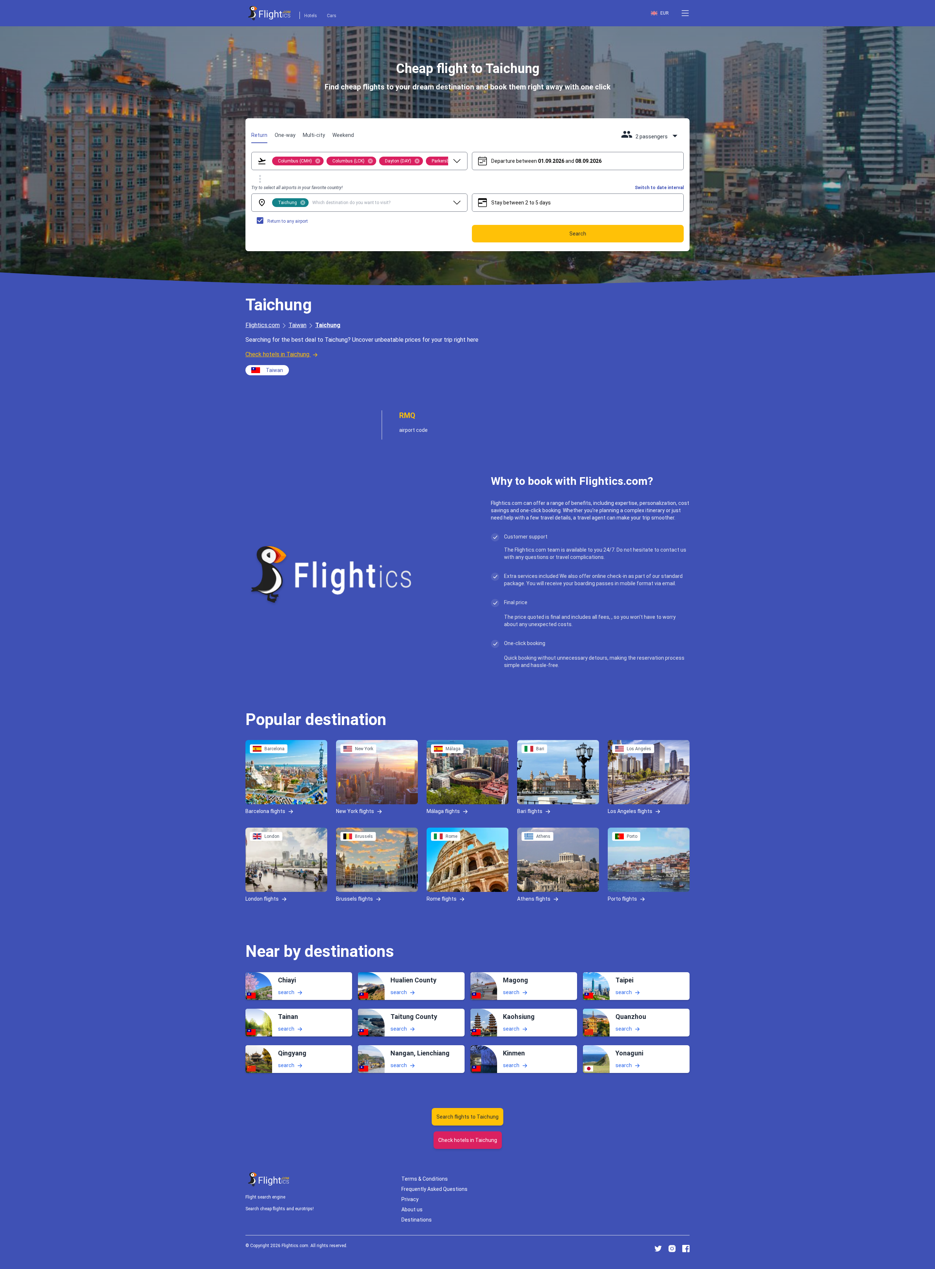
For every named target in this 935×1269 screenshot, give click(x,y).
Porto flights (622, 899)
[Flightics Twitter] (658, 1248)
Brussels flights (354, 899)
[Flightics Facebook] (686, 1248)
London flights (262, 899)
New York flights (355, 811)
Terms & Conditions (424, 1179)
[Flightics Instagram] (672, 1248)
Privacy (410, 1199)
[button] (685, 13)
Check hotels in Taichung (277, 354)
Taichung (327, 325)
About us (412, 1209)
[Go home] (268, 1179)
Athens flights (533, 899)
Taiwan (297, 325)
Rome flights (442, 899)
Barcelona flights (265, 811)
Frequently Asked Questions (434, 1189)
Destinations (416, 1220)
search (286, 992)
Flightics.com (262, 325)
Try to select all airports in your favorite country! (297, 187)
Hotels (310, 15)
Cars (331, 15)
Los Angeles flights (630, 811)
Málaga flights (443, 811)
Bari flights (529, 811)
